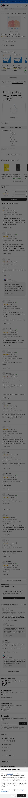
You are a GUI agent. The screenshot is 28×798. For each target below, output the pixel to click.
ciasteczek (10, 774)
